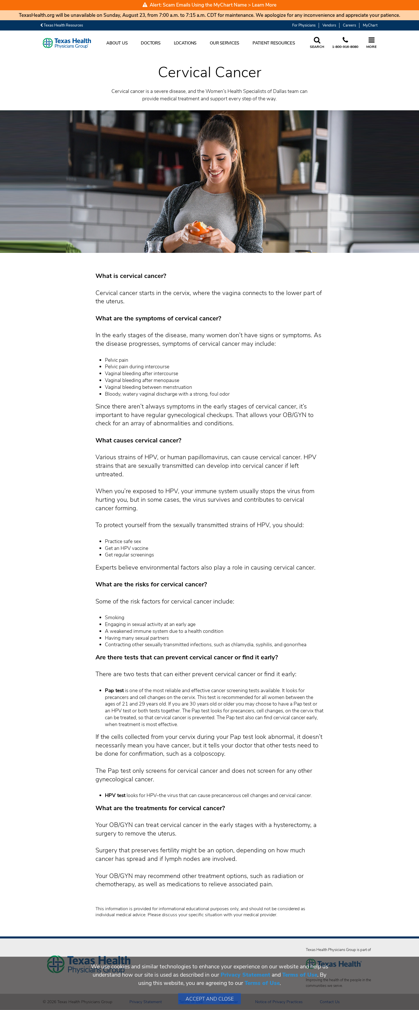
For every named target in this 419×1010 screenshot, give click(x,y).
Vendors (329, 25)
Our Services (224, 43)
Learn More (264, 5)
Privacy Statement (245, 975)
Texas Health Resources (63, 25)
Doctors (150, 43)
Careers (349, 25)
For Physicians (304, 25)
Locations (185, 43)
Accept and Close (210, 998)
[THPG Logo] (67, 43)
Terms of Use (299, 975)
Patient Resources (274, 43)
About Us (116, 43)
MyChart (370, 25)
